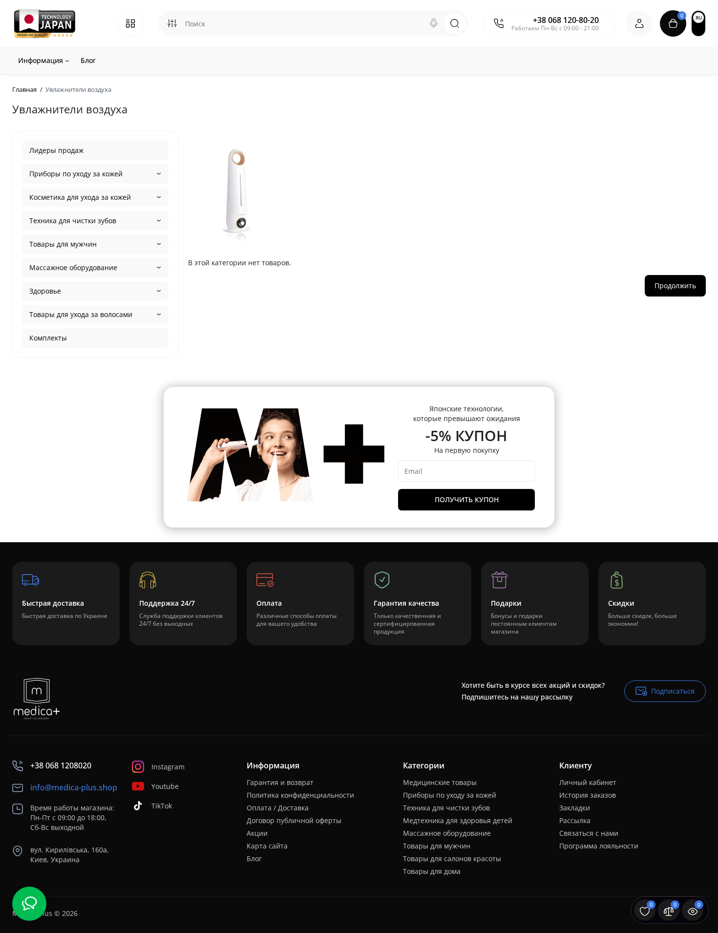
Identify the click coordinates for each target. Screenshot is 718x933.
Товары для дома (432, 871)
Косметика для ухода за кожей (80, 197)
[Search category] (172, 23)
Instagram (168, 766)
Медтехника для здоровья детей (457, 820)
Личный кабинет (587, 782)
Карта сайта (267, 845)
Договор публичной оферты (294, 820)
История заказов (587, 795)
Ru (699, 17)
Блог (254, 858)
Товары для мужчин (63, 244)
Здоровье (45, 291)
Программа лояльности (598, 845)
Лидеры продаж (56, 150)
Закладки (574, 807)
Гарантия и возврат (280, 782)
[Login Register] (639, 23)
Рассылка (575, 820)
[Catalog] (130, 23)
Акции (257, 833)
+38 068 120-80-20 (566, 20)
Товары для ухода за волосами (80, 314)
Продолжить (675, 285)
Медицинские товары (440, 782)
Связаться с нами (588, 833)
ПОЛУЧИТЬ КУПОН (467, 499)
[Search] (433, 23)
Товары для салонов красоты (452, 858)
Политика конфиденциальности (300, 795)
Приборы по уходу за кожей (76, 173)
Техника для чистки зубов (72, 220)
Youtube (165, 786)
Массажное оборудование (73, 267)
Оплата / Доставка (278, 807)
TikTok (161, 805)
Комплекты (48, 337)
